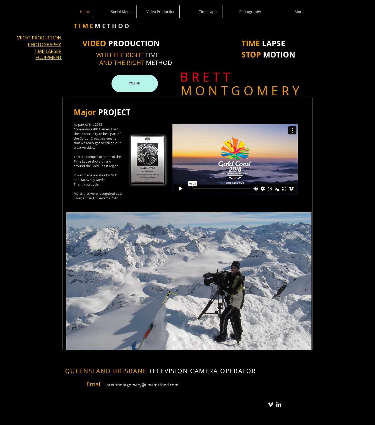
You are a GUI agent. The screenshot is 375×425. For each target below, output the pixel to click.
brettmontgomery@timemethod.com (142, 385)
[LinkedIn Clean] (278, 404)
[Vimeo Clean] (270, 404)
